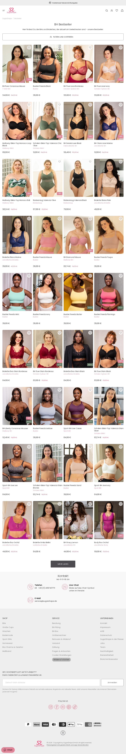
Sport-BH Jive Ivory (102, 485)
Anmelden (112, 682)
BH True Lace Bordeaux (73, 86)
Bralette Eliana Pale (102, 200)
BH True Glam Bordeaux (43, 371)
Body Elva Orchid (101, 542)
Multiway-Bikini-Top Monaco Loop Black (16, 144)
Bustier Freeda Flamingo (104, 314)
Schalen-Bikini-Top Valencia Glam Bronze (47, 486)
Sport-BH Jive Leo (10, 485)
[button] (3, 10)
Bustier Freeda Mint (10, 314)
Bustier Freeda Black (42, 86)
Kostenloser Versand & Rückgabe (64, 3)
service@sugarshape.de (46, 601)
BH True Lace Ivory (102, 86)
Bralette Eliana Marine (11, 257)
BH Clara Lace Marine (103, 143)
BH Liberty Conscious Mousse (15, 428)
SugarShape (7, 18)
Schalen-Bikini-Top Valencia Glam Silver (109, 429)
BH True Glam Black (102, 371)
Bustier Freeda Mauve (42, 257)
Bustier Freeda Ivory (41, 314)
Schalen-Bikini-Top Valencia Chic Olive (47, 144)
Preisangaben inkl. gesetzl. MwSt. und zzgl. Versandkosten (68, 745)
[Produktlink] (17, 72)
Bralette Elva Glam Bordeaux (14, 371)
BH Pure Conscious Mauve (13, 86)
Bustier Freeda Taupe (103, 257)
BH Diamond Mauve (72, 257)
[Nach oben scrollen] (123, 751)
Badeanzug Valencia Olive (44, 200)
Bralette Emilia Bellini (41, 542)
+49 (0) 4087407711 (45, 588)
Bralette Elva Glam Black (74, 371)
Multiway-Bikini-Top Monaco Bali (16, 200)
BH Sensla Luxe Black (72, 143)
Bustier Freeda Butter (73, 314)
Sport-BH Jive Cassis (73, 428)
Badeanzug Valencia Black (75, 200)
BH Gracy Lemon (71, 542)
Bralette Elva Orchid (10, 542)
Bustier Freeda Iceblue (42, 428)
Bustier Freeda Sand (72, 485)
